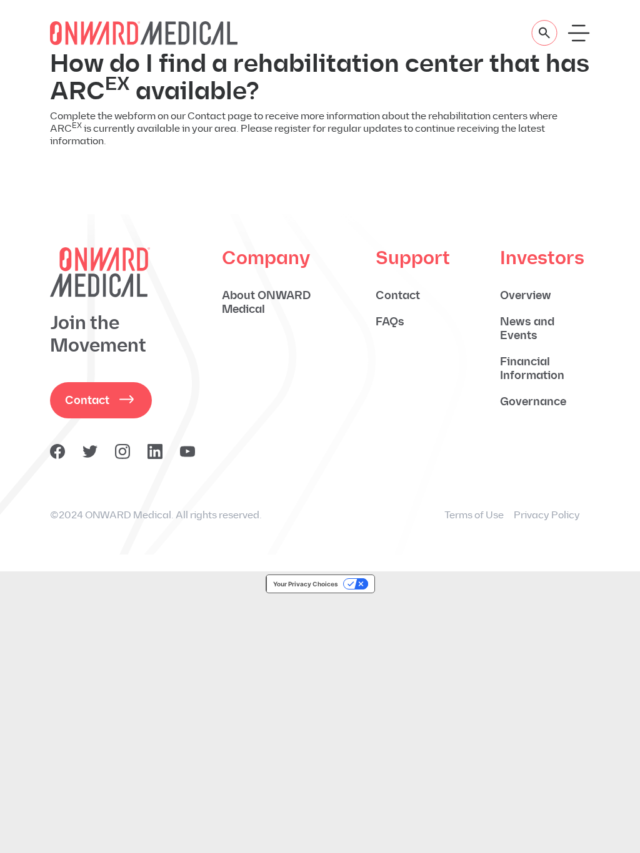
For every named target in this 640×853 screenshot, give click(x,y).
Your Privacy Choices (305, 584)
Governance (533, 401)
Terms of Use (474, 515)
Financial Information (532, 368)
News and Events (527, 328)
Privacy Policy (547, 515)
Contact (87, 400)
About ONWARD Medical (266, 302)
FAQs (390, 321)
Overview (525, 295)
